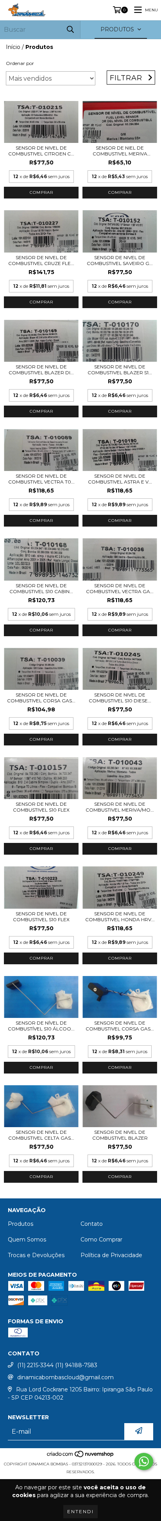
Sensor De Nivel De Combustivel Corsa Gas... (41, 698)
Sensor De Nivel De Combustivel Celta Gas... (41, 1135)
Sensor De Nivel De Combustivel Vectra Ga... (120, 588)
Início (13, 47)
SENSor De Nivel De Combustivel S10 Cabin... (41, 588)
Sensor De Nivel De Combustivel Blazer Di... (41, 369)
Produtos (20, 1223)
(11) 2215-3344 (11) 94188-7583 (57, 1365)
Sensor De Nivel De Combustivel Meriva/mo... (120, 807)
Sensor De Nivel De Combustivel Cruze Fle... (41, 260)
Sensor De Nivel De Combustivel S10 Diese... (120, 698)
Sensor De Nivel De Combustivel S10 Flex (41, 807)
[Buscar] (70, 29)
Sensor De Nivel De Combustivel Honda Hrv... (120, 916)
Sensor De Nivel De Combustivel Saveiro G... (120, 260)
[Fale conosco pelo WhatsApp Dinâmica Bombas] (143, 1461)
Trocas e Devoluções (36, 1255)
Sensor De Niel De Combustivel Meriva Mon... (120, 151)
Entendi (80, 1511)
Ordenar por (20, 63)
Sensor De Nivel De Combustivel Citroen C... (41, 151)
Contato (91, 1223)
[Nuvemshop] (81, 1456)
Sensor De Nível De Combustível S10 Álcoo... (41, 1026)
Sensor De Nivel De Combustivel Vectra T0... (41, 479)
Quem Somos (27, 1239)
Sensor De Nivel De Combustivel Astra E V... (120, 479)
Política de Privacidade (111, 1255)
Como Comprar (101, 1239)
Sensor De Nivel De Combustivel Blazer (120, 1135)
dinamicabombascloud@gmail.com (65, 1377)
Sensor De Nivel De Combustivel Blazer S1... (120, 369)
